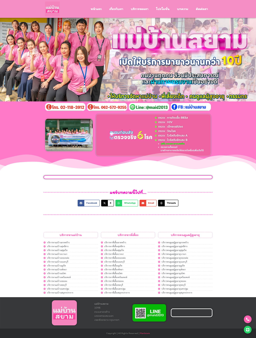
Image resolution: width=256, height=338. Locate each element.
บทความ (182, 9)
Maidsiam (145, 333)
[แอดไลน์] (248, 330)
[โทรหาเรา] (248, 319)
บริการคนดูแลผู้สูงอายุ (185, 235)
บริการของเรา (139, 9)
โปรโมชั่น (162, 9)
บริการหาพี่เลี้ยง (128, 235)
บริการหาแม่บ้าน (71, 235)
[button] (89, 203)
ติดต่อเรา (202, 9)
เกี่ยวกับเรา (116, 9)
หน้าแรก (96, 9)
